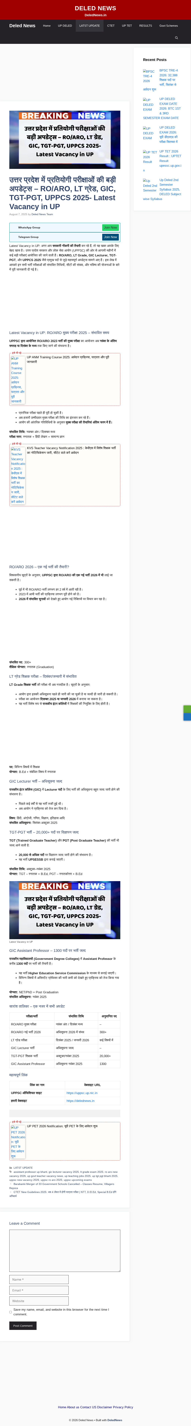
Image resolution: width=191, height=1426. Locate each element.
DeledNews (114, 1420)
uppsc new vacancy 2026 (24, 1179)
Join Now (110, 227)
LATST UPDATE (89, 25)
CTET (111, 25)
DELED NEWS (95, 8)
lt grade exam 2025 (91, 1171)
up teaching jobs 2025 (78, 1175)
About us (73, 1407)
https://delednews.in (80, 1101)
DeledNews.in (96, 15)
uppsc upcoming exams (78, 1179)
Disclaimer (104, 1407)
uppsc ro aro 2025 (51, 1179)
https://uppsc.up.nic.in (82, 1093)
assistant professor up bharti (30, 1171)
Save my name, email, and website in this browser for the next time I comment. (61, 1312)
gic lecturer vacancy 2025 (64, 1171)
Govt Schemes (168, 25)
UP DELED (65, 25)
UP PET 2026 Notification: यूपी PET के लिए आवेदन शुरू (62, 1126)
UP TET (127, 25)
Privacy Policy (123, 1407)
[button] (176, 38)
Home (47, 25)
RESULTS (145, 25)
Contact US (88, 1407)
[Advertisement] (65, 74)
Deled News (22, 25)
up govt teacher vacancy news (45, 1175)
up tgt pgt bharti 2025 (105, 1175)
